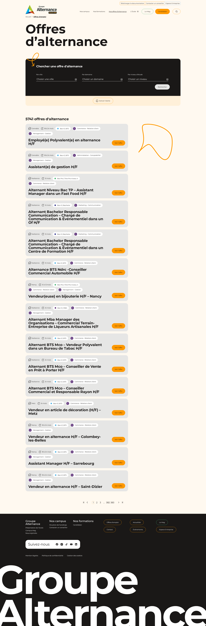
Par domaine (87, 74)
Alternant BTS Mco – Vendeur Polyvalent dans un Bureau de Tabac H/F (65, 347)
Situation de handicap (58, 525)
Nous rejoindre (31, 533)
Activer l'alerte (104, 101)
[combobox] (57, 79)
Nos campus (57, 521)
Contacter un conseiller (58, 527)
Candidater (77, 525)
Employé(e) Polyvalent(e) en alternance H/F (64, 142)
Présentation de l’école (34, 528)
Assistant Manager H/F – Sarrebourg (61, 463)
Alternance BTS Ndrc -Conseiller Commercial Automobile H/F (57, 271)
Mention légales (32, 555)
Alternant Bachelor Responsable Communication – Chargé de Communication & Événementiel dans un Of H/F (65, 217)
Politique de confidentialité (52, 555)
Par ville (39, 74)
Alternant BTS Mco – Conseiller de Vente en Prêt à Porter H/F (64, 368)
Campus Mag (31, 530)
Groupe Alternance (33, 522)
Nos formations (83, 521)
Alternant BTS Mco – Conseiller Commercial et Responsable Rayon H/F (63, 390)
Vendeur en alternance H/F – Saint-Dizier (65, 486)
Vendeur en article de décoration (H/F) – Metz (64, 412)
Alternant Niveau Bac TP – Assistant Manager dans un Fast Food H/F (60, 192)
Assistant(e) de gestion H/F (52, 167)
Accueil (28, 17)
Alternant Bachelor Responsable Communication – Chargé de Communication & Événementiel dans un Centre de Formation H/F (65, 246)
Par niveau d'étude (135, 74)
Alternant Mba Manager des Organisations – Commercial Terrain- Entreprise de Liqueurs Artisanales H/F (63, 323)
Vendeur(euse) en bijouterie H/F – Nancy (65, 296)
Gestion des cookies (74, 555)
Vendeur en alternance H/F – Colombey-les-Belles (64, 438)
